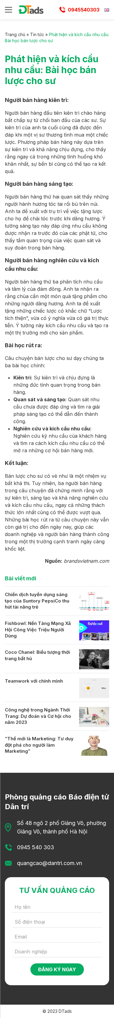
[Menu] (8, 9)
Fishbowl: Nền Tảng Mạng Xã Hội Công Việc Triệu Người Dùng (38, 629)
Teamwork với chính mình (34, 681)
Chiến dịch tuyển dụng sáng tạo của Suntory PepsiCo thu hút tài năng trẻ (37, 601)
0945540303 (83, 10)
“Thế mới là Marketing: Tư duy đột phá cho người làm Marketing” (39, 745)
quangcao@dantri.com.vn (49, 863)
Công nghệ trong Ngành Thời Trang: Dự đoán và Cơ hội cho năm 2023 (38, 716)
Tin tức (37, 34)
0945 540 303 (35, 847)
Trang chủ (15, 34)
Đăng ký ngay (57, 969)
